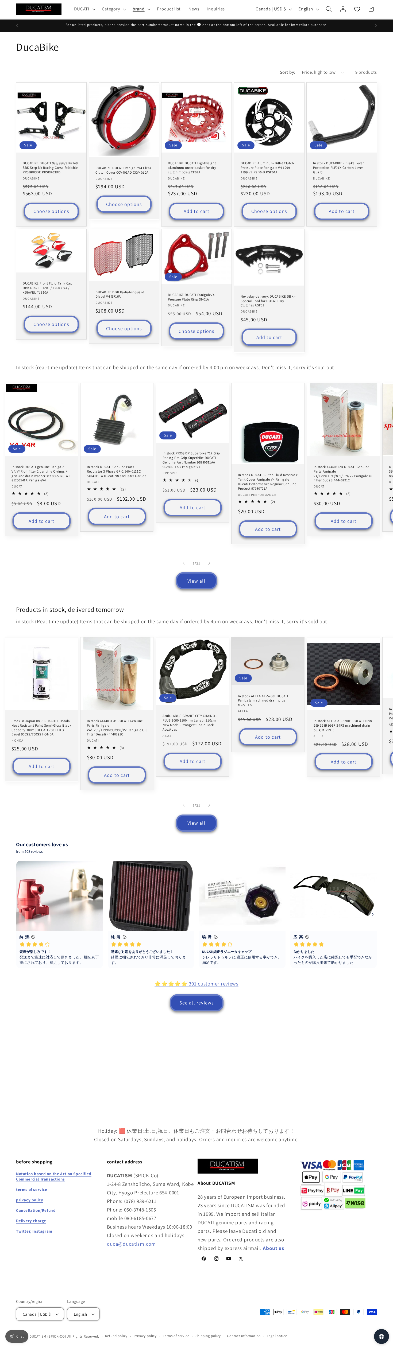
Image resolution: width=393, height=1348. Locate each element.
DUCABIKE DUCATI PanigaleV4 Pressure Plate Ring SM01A (191, 297)
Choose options (51, 211)
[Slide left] (184, 563)
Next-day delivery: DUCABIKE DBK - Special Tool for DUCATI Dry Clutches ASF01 (268, 300)
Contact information (244, 1336)
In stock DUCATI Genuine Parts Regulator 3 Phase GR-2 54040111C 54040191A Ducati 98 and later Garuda (117, 471)
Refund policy (116, 1336)
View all (196, 581)
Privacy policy (145, 1336)
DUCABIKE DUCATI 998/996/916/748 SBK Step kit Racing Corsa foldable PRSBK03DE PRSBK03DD (50, 167)
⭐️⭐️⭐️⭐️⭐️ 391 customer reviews (196, 983)
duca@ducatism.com (131, 1243)
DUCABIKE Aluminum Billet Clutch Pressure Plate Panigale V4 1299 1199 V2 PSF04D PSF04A (267, 167)
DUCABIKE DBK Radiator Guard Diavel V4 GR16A (119, 294)
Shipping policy (208, 1336)
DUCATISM (38, 1336)
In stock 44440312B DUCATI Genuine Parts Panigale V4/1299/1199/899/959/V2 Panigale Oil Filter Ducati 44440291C (343, 474)
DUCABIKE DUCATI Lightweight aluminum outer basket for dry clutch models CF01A (192, 167)
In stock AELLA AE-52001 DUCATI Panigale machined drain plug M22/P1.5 (263, 700)
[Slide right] (209, 563)
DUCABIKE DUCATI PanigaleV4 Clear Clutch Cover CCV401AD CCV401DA (123, 170)
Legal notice (277, 1336)
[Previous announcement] (17, 26)
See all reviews (196, 1003)
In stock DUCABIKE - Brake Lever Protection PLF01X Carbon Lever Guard (338, 167)
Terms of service (176, 1336)
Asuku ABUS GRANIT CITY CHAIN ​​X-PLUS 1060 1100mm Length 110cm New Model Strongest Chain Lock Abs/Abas (190, 723)
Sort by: (287, 72)
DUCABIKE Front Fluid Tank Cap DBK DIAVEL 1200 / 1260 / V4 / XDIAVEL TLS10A (47, 288)
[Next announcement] (376, 26)
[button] (84, 9)
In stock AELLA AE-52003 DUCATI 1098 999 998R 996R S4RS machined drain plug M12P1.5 (343, 725)
